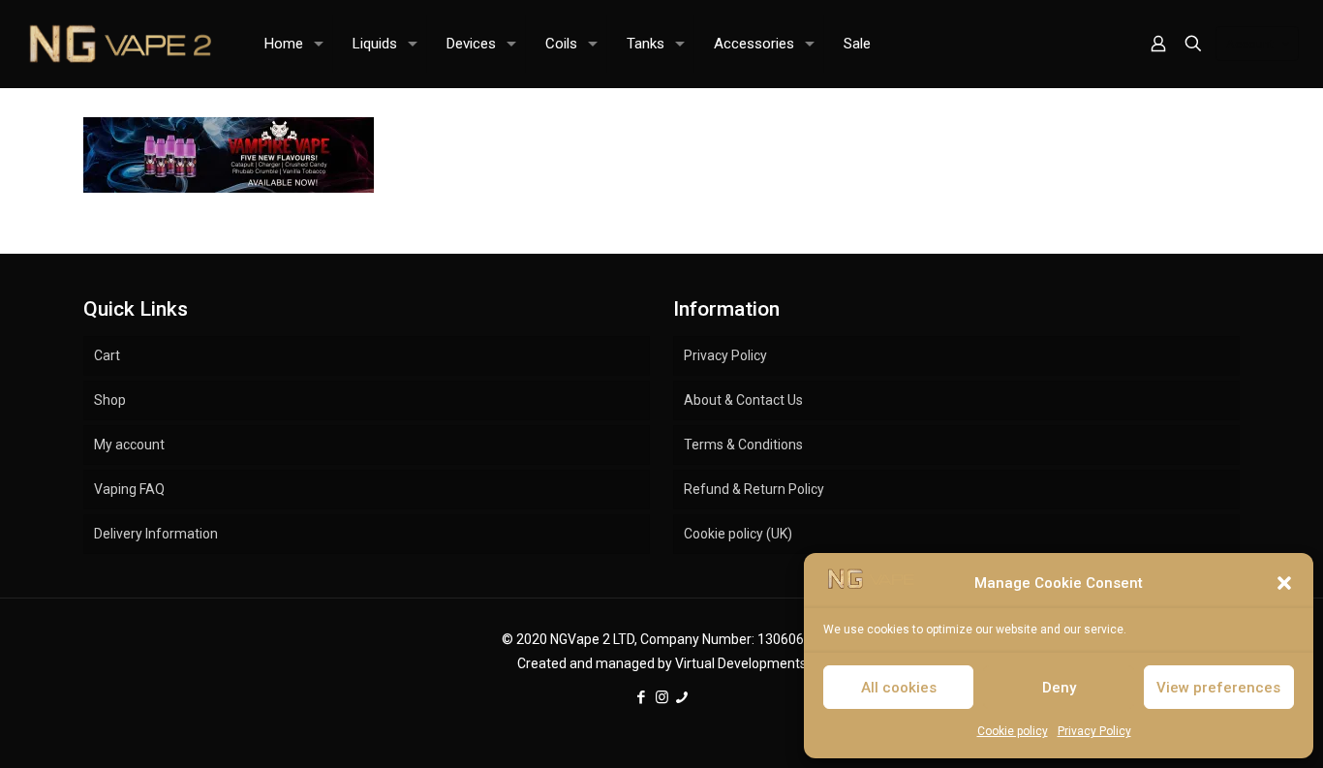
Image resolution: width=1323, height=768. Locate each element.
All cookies (899, 687)
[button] (1284, 583)
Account (1250, 44)
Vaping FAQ (129, 489)
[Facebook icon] (641, 697)
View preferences (1218, 687)
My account (129, 444)
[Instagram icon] (662, 697)
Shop (110, 400)
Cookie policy (1012, 731)
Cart (107, 355)
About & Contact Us (743, 400)
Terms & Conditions (743, 444)
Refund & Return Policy (754, 489)
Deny (1059, 687)
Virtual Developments (741, 663)
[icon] (682, 697)
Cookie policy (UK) (738, 533)
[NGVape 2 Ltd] (117, 43)
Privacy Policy (1094, 731)
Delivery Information (156, 533)
